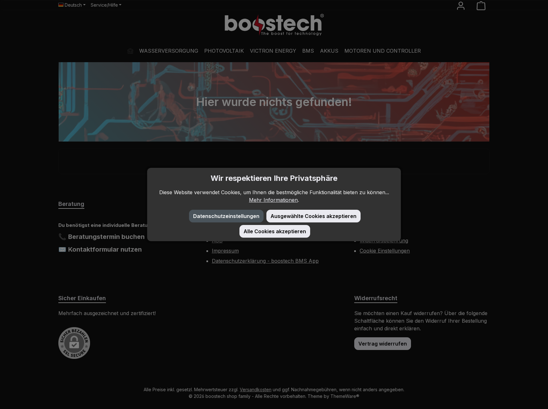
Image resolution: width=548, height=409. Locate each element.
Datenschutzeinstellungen (226, 216)
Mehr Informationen (273, 200)
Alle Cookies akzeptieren (275, 231)
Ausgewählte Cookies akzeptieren (313, 216)
